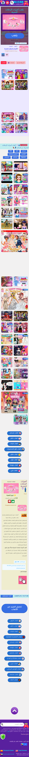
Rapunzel (23, 157)
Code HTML (25, 515)
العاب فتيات (14, 444)
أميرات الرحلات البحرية (8, 754)
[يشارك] (3, 54)
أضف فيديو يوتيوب (6, 596)
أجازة (17, 151)
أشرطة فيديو (20, 63)
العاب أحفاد (14, 680)
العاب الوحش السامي (14, 669)
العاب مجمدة (14, 674)
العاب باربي (14, 470)
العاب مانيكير (14, 653)
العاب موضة (14, 465)
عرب (25, 744)
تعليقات (11, 63)
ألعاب (3, 63)
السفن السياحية (13, 154)
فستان (24, 151)
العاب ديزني (13, 664)
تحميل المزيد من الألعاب (14, 608)
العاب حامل (14, 438)
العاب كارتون (14, 621)
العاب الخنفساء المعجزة (14, 637)
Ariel (11, 151)
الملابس (23, 154)
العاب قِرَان (14, 460)
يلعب (14, 35)
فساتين (15, 157)
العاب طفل (14, 454)
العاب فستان (14, 433)
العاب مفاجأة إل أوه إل (14, 658)
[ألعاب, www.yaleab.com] (19, 3)
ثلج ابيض (6, 157)
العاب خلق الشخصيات (14, 449)
